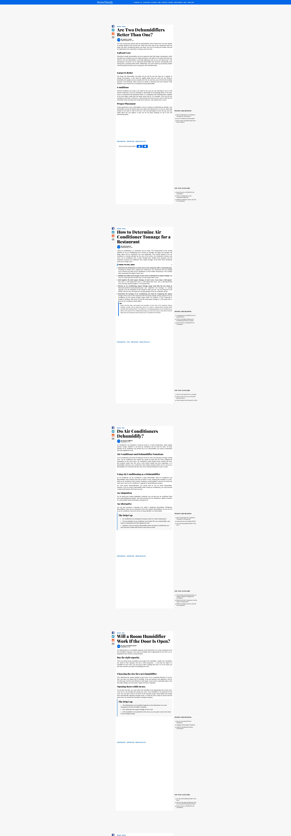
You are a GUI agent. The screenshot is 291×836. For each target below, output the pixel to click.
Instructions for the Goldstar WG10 (186, 521)
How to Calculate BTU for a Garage (186, 394)
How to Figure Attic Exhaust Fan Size (186, 400)
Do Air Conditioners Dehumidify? (185, 118)
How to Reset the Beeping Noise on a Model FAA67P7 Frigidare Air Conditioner (186, 596)
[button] (113, 27)
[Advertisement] (144, 128)
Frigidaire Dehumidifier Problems (185, 725)
